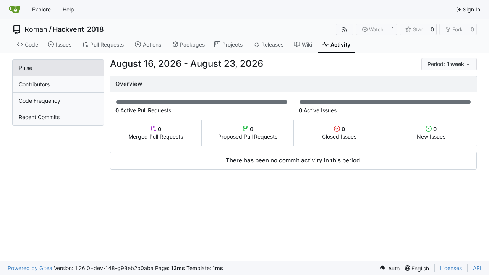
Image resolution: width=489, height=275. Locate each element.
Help (68, 9)
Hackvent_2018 (78, 29)
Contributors (34, 84)
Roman (35, 29)
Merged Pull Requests (155, 133)
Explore (41, 9)
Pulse (25, 68)
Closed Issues (339, 133)
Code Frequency (39, 100)
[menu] (449, 64)
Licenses (451, 268)
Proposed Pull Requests (247, 133)
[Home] (14, 9)
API (477, 268)
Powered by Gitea (30, 268)
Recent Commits (39, 117)
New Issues (431, 133)
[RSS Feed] (344, 29)
